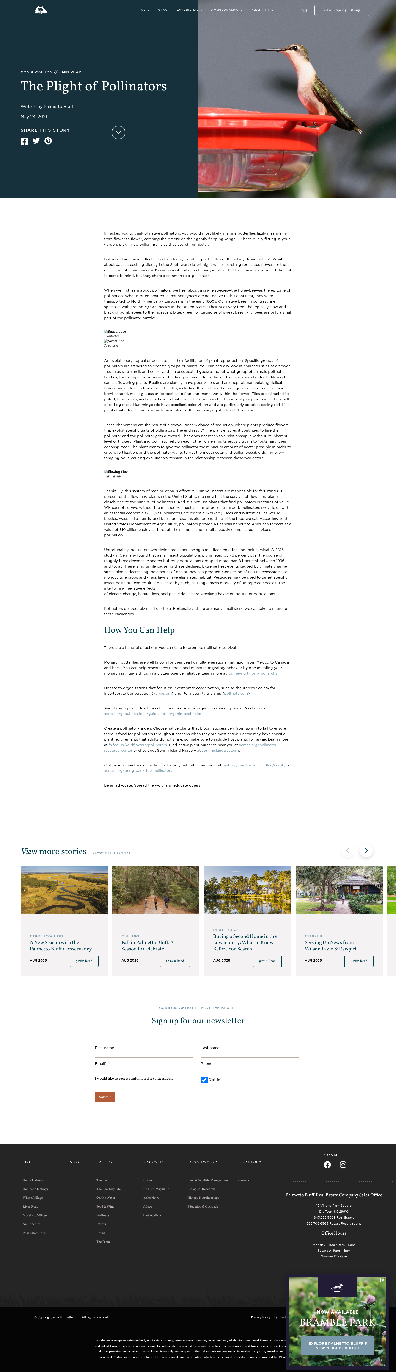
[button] (383, 1280)
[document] (198, 686)
